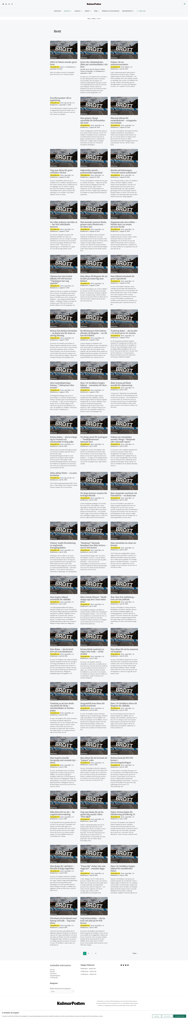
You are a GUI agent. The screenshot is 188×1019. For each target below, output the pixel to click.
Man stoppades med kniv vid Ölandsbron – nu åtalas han (124, 494)
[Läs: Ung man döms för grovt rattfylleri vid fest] (63, 158)
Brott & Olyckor (95, 69)
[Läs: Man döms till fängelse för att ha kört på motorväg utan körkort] (94, 264)
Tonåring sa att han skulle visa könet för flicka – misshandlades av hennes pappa (62, 707)
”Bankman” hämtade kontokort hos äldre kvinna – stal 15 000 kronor (93, 545)
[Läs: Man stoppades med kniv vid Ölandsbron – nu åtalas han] (124, 481)
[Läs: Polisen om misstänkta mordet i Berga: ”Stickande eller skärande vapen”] (124, 425)
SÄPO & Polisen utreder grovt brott (63, 63)
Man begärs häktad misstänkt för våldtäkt (60, 598)
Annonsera (53, 973)
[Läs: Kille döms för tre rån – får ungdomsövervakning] (63, 799)
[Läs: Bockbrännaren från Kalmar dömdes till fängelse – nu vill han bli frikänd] (94, 318)
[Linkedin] (6, 4)
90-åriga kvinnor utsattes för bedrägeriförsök (93, 494)
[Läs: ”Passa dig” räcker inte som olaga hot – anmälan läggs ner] (94, 854)
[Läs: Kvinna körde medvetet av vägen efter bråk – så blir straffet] (94, 637)
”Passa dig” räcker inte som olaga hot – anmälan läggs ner (93, 868)
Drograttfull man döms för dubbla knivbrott (92, 704)
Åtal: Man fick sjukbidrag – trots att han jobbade (123, 598)
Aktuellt (82, 69)
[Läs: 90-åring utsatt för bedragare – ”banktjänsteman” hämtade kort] (94, 425)
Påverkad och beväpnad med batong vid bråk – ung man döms (63, 920)
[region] (94, 1015)
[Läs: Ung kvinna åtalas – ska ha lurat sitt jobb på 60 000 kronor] (94, 906)
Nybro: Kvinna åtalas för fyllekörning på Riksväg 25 (123, 813)
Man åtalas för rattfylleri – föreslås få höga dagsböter (62, 867)
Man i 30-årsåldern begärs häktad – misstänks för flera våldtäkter (93, 385)
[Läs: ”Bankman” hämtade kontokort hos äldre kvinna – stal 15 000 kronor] (94, 530)
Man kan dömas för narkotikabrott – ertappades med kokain (124, 120)
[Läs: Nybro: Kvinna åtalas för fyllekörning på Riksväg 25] (124, 799)
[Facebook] (12, 4)
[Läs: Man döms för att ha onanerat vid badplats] (124, 637)
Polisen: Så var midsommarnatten (119, 63)
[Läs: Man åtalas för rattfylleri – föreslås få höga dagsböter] (63, 854)
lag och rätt (67, 103)
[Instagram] (9, 4)
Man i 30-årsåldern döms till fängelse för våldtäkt (124, 704)
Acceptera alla (179, 1016)
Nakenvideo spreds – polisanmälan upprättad (91, 171)
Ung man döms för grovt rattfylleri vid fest (61, 171)
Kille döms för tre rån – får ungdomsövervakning (62, 813)
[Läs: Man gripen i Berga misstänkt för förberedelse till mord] (94, 106)
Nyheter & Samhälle (86, 71)
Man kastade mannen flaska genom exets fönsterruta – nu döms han (93, 224)
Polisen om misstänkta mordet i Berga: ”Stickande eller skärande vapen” (123, 439)
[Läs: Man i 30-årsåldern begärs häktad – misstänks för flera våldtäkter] (94, 370)
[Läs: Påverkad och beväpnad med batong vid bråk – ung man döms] (63, 906)
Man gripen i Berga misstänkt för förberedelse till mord (92, 120)
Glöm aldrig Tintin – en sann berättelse (63, 474)
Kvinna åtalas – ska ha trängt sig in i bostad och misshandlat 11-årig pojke (63, 439)
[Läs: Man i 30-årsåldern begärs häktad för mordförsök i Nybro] (124, 854)
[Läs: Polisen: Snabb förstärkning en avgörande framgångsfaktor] (63, 530)
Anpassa (156, 1016)
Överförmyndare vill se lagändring (60, 99)
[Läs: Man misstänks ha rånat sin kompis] (124, 530)
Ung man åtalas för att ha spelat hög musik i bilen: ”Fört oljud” (91, 814)
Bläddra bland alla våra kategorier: (60, 988)
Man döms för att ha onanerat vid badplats (124, 650)
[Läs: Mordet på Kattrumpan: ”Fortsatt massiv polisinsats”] (124, 158)
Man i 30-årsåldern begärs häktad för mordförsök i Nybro (123, 868)
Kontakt (52, 971)
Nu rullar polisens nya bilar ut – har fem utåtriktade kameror (63, 224)
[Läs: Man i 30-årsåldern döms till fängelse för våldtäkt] (124, 691)
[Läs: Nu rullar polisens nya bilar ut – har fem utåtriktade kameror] (63, 210)
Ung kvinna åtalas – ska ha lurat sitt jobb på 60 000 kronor (92, 920)
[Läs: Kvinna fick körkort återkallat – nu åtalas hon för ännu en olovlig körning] (63, 318)
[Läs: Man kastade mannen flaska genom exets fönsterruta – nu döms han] (94, 210)
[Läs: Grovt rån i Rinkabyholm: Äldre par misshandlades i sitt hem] (94, 50)
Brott (62, 67)
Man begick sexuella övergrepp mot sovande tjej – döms (63, 760)
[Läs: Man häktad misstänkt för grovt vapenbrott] (124, 264)
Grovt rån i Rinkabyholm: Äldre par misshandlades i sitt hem (94, 64)
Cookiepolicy (54, 977)
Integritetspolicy (55, 975)
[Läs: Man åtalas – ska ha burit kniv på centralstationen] (63, 637)
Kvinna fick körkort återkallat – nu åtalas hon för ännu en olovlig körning (63, 333)
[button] (184, 4)
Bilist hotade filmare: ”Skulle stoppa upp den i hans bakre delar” (93, 599)
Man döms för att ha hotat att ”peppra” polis (93, 759)
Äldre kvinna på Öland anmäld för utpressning (121, 384)
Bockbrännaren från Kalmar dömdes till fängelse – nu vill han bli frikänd (93, 333)
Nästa (135, 953)
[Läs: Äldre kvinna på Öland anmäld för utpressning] (124, 370)
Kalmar (102, 69)
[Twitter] (3, 4)
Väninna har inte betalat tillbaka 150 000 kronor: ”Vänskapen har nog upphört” (61, 280)
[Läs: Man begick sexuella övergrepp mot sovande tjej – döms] (63, 745)
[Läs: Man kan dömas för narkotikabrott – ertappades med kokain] (124, 106)
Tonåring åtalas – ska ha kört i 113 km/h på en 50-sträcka (124, 332)
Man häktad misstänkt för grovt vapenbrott (123, 277)
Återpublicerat (54, 67)
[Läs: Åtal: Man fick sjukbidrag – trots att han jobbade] (124, 585)
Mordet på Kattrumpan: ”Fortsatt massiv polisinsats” (124, 171)
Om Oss (52, 969)
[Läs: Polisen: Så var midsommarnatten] (124, 50)
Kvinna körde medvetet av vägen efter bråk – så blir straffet (92, 651)
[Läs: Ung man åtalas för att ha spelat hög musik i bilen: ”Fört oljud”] (94, 799)
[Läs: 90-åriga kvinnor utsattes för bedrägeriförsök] (94, 481)
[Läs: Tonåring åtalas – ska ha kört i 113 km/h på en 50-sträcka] (124, 318)
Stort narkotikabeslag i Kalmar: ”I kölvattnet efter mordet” (62, 385)
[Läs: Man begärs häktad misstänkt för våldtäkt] (63, 585)
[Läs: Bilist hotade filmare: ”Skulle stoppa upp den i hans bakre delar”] (94, 585)
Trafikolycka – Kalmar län (88, 971)
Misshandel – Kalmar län (88, 968)
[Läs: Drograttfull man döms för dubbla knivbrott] (94, 691)
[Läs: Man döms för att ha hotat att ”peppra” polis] (94, 745)
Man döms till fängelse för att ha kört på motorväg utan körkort (93, 278)
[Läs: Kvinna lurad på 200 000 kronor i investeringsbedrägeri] (124, 745)
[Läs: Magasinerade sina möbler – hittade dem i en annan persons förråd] (124, 210)
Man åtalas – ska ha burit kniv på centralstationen (61, 650)
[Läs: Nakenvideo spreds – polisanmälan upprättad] (94, 158)
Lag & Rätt (98, 125)
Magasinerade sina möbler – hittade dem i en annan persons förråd (124, 224)
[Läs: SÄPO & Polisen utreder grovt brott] (63, 50)
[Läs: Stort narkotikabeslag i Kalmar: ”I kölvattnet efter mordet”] (63, 370)
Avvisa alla (167, 1016)
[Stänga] (186, 1012)
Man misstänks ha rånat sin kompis (123, 544)
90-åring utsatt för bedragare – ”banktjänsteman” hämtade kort (93, 439)
